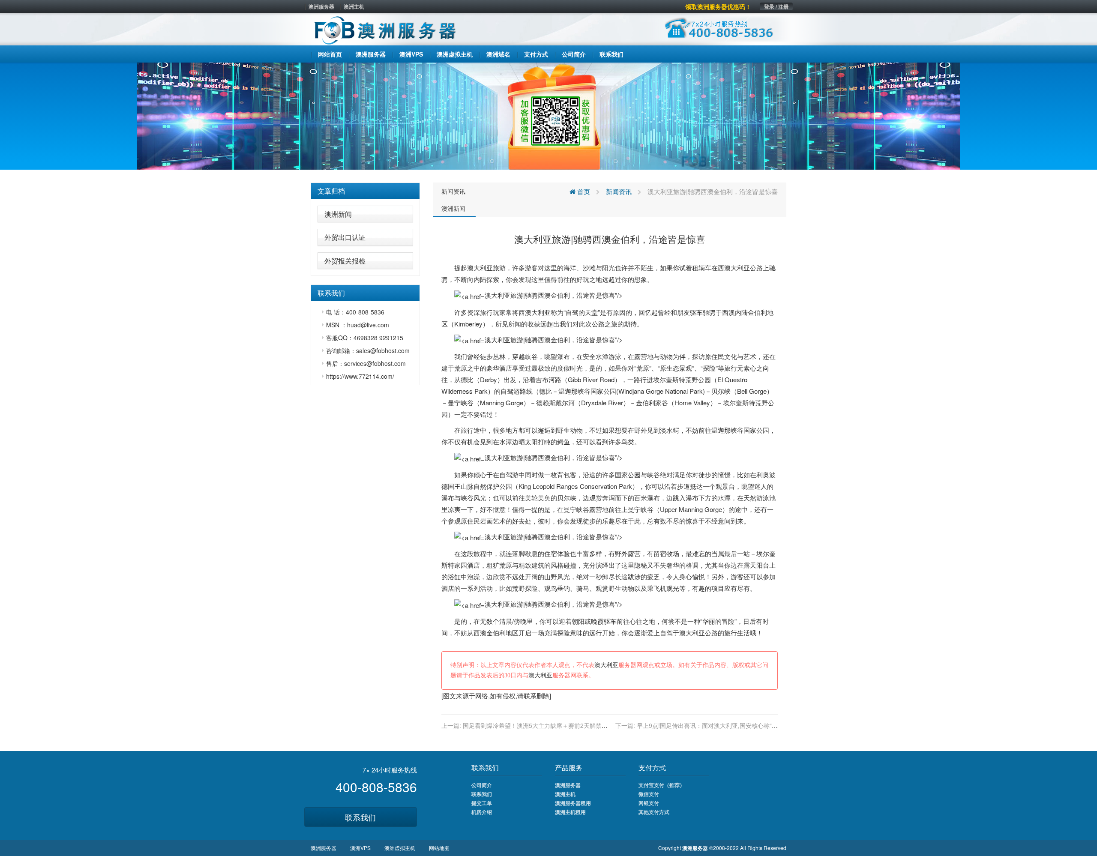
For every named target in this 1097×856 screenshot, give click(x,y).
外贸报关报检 (345, 261)
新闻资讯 (453, 191)
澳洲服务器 (321, 6)
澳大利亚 (480, 267)
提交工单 (481, 803)
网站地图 (439, 847)
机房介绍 (481, 812)
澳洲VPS (360, 847)
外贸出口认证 (345, 237)
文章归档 (331, 191)
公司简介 (481, 785)
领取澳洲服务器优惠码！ (718, 6)
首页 (582, 191)
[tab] (365, 191)
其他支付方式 (653, 812)
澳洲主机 (354, 6)
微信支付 (648, 794)
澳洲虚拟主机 (399, 847)
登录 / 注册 (776, 6)
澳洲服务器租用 (573, 803)
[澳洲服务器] (548, 115)
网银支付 (648, 803)
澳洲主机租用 (570, 812)
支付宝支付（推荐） (661, 785)
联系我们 (360, 817)
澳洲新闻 (338, 214)
